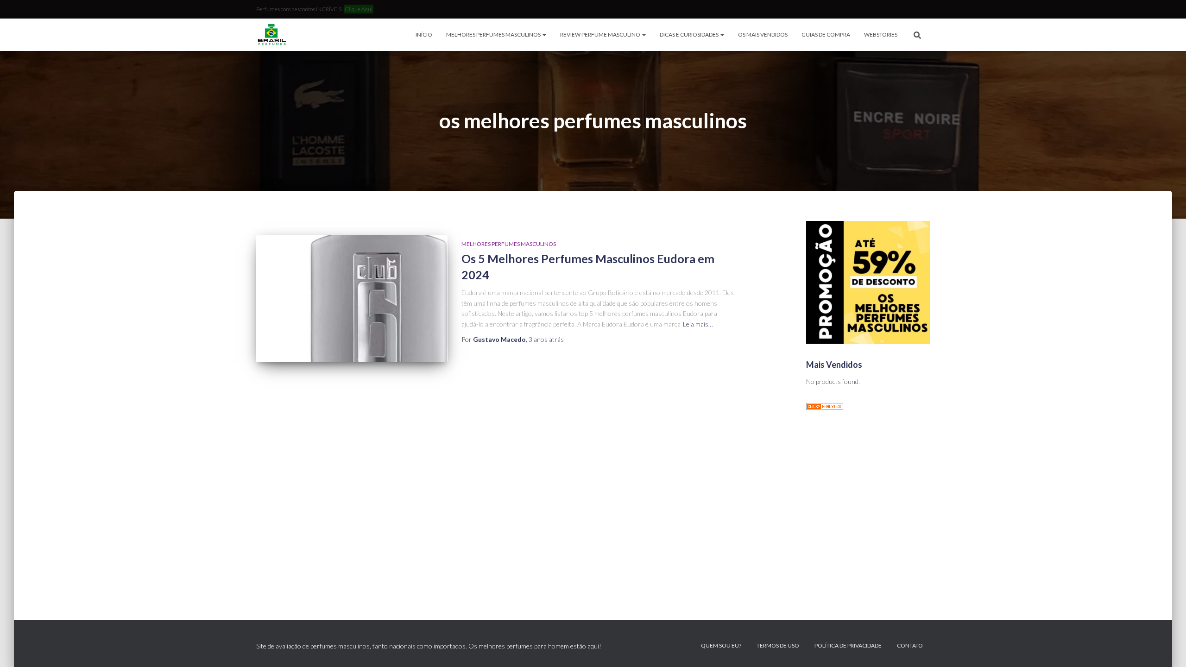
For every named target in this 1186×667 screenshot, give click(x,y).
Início (424, 34)
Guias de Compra (825, 34)
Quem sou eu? (721, 645)
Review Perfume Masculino (600, 34)
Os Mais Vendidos (763, 34)
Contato (910, 645)
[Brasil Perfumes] (271, 34)
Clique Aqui (358, 9)
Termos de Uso (778, 645)
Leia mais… (698, 324)
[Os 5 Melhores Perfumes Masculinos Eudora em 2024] (352, 298)
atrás (546, 339)
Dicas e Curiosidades (689, 34)
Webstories (880, 34)
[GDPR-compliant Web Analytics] (824, 405)
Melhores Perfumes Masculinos (494, 34)
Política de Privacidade (848, 645)
